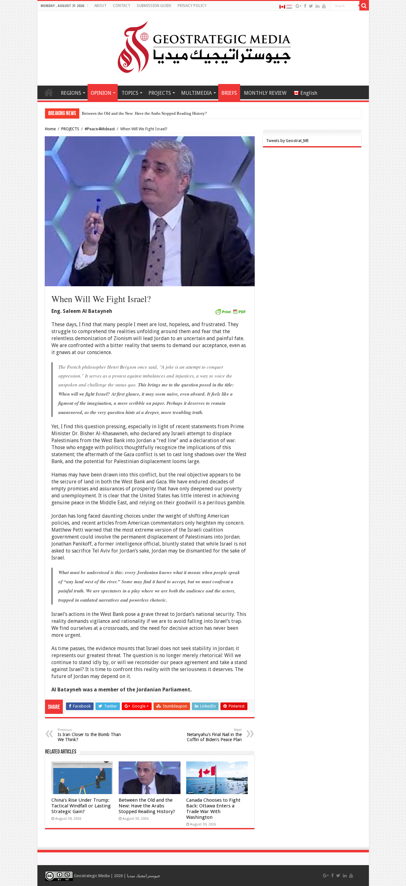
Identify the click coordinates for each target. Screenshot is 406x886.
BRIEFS (229, 93)
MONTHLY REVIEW (265, 93)
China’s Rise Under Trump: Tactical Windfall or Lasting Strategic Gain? (81, 805)
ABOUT (100, 5)
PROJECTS (159, 93)
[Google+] (298, 6)
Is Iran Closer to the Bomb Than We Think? (89, 735)
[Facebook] (305, 6)
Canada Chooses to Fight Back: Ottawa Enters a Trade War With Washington (213, 808)
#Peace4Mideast (100, 128)
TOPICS (129, 93)
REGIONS (71, 93)
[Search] (364, 5)
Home (49, 92)
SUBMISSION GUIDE (154, 5)
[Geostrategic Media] (203, 47)
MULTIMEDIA (196, 93)
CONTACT (121, 5)
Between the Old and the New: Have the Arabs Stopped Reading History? (144, 113)
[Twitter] (311, 6)
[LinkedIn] (317, 6)
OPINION (101, 93)
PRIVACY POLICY (192, 5)
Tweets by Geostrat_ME (287, 140)
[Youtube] (323, 6)
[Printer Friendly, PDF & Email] (230, 311)
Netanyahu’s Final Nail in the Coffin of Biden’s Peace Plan (214, 735)
